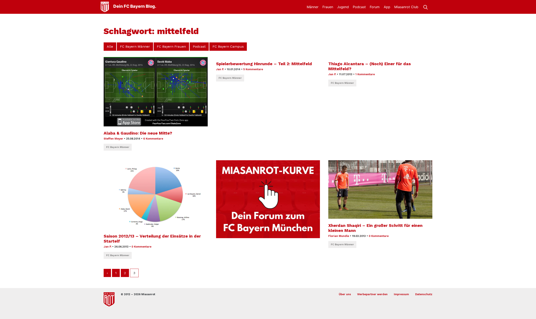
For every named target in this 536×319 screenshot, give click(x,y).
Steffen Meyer (113, 138)
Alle (110, 46)
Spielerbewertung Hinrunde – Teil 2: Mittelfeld (264, 63)
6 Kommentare (153, 138)
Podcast (359, 7)
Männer (312, 7)
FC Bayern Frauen (171, 46)
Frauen (327, 7)
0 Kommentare (141, 246)
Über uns (345, 294)
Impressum (401, 294)
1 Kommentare (365, 74)
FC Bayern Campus (228, 46)
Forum (375, 7)
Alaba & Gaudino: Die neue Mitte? (138, 133)
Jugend (343, 7)
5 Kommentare (253, 69)
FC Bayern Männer (135, 46)
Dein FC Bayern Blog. (134, 6)
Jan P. (220, 69)
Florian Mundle (338, 236)
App (387, 7)
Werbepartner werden (372, 294)
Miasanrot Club (406, 7)
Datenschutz (423, 294)
